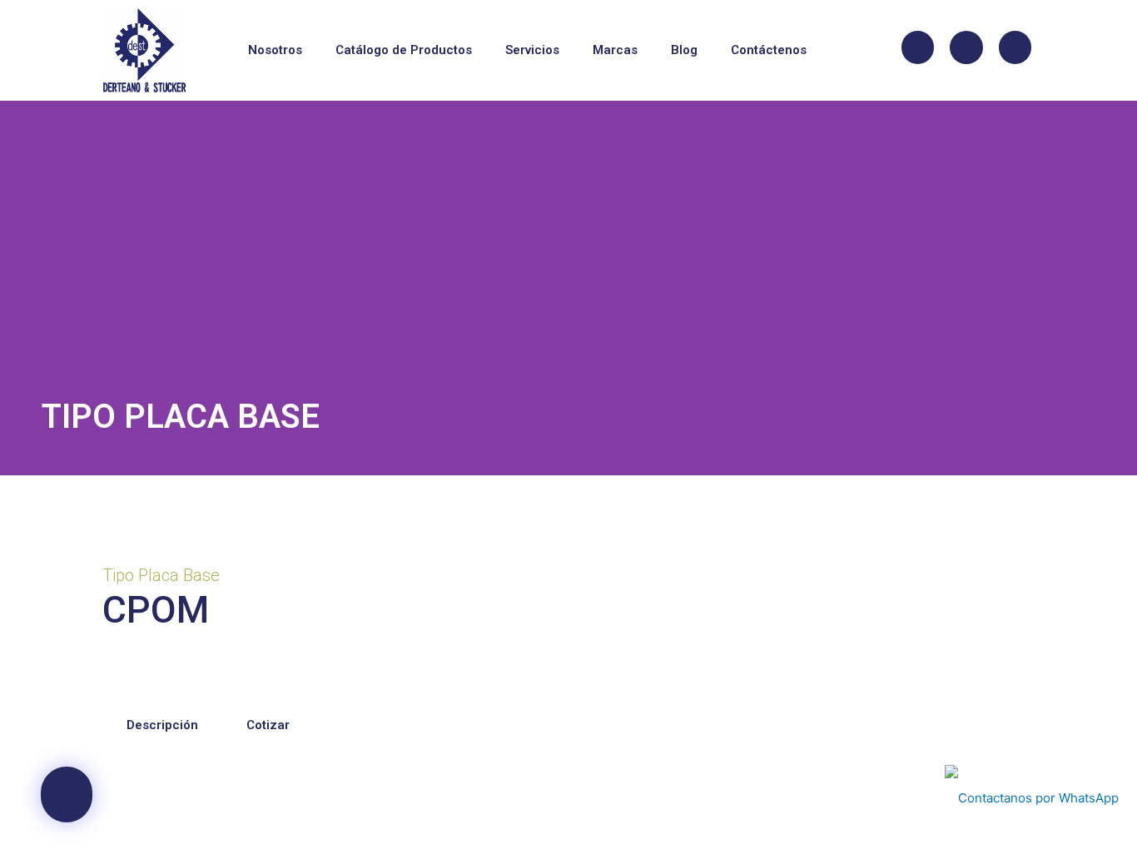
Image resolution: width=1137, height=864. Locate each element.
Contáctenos (769, 49)
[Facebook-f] (918, 47)
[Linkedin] (1015, 47)
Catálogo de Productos (403, 49)
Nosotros (275, 49)
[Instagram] (966, 47)
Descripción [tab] (162, 725)
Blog (684, 49)
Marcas (615, 49)
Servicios (532, 49)
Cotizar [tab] (268, 725)
